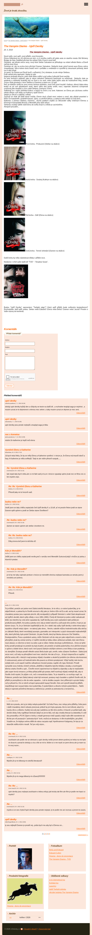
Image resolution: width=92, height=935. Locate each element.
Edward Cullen (55, 853)
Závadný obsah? (30, 929)
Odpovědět (80, 413)
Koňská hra (53, 883)
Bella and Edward (56, 850)
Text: (6, 354)
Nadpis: (7, 347)
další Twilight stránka (57, 889)
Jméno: (7, 340)
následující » (83, 835)
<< (10, 917)
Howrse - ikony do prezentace (61, 856)
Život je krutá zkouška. (15, 10)
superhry (52, 886)
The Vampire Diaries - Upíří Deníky (17, 40)
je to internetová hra (57, 880)
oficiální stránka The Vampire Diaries (64, 892)
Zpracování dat (44, 929)
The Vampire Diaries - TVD (60, 859)
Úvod (5, 40)
